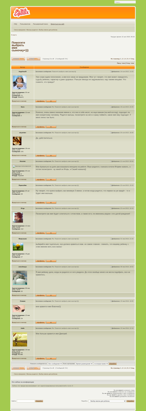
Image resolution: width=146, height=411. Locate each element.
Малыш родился (32, 30)
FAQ (15, 24)
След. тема (130, 63)
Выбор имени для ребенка (48, 30)
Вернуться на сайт (57, 24)
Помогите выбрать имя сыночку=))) (20, 46)
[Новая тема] (18, 59)
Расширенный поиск (40, 24)
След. (132, 59)
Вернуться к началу (19, 101)
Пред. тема (121, 63)
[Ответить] (33, 59)
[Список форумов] (21, 13)
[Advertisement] (82, 46)
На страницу (115, 59)
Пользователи (25, 24)
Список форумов (19, 30)
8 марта (14, 35)
